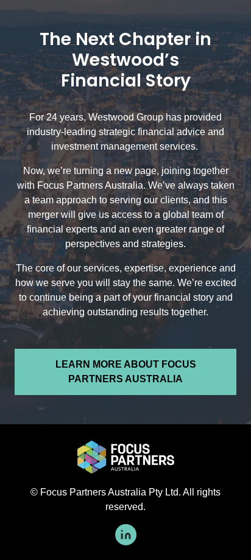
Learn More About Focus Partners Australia (125, 371)
